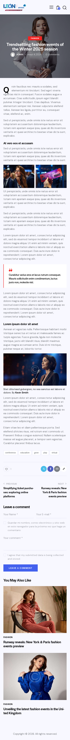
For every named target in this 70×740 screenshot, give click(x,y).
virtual (54, 452)
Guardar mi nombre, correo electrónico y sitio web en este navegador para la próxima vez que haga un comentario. (37, 526)
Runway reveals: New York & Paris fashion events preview (32, 644)
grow (36, 452)
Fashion (35, 38)
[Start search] (64, 7)
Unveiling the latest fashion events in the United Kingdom (33, 711)
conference (10, 452)
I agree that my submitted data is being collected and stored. (36, 557)
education (25, 452)
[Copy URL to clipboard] (64, 469)
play (45, 452)
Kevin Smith (21, 392)
